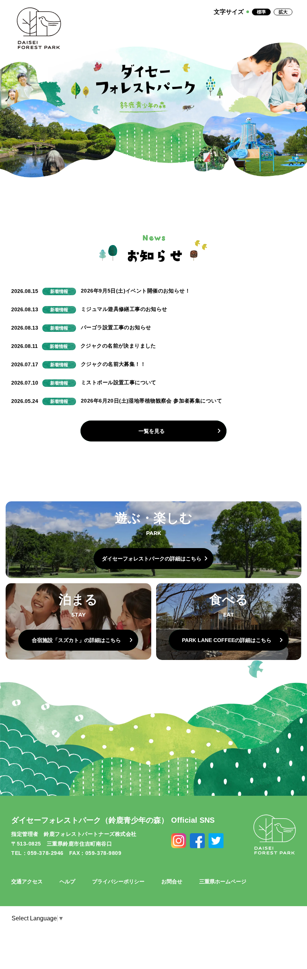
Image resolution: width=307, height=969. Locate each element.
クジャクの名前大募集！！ (113, 364)
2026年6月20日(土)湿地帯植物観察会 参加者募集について (151, 401)
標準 (261, 12)
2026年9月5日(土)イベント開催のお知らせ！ (135, 291)
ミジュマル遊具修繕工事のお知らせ (124, 309)
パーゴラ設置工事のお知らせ (116, 327)
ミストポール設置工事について (118, 382)
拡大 (283, 12)
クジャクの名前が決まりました (118, 346)
